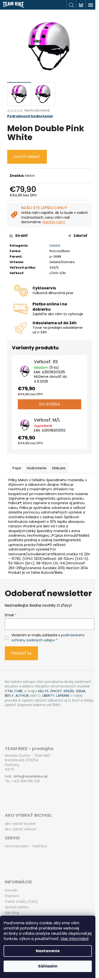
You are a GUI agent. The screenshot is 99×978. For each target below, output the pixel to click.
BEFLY (9, 695)
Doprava (12, 896)
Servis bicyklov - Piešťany (26, 846)
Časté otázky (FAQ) (21, 901)
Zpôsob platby (17, 907)
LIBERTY (48, 695)
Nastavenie (48, 951)
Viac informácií (74, 938)
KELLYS (43, 691)
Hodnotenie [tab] (36, 468)
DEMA (80, 691)
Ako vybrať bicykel (20, 823)
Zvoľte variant (27, 156)
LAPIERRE (62, 695)
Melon (30, 175)
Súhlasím (47, 966)
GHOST (56, 691)
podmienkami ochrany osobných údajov (47, 637)
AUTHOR (22, 695)
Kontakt (11, 890)
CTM (8, 691)
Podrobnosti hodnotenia (30, 116)
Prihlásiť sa (21, 653)
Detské (55, 245)
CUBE (18, 691)
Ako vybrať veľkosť (20, 829)
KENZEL (69, 691)
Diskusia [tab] (58, 468)
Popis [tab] (16, 468)
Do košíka (49, 404)
